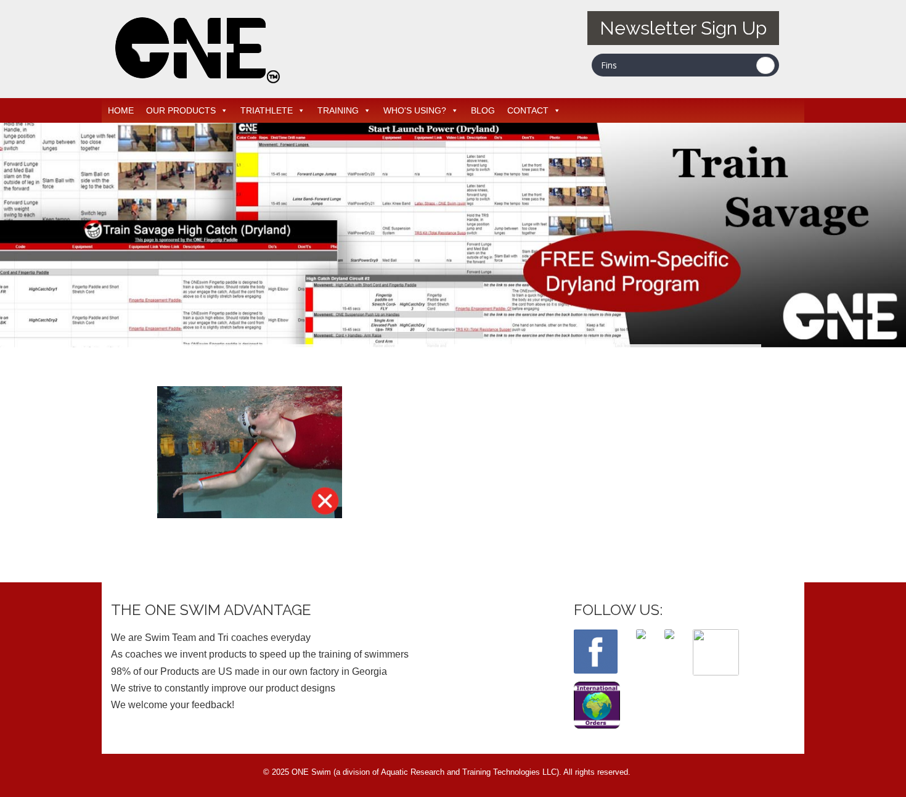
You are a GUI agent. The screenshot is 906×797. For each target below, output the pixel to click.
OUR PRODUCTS (181, 110)
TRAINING (338, 110)
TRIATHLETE (266, 110)
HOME (121, 110)
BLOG (483, 110)
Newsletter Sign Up (683, 28)
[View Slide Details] (453, 235)
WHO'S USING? (414, 110)
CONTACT (528, 110)
